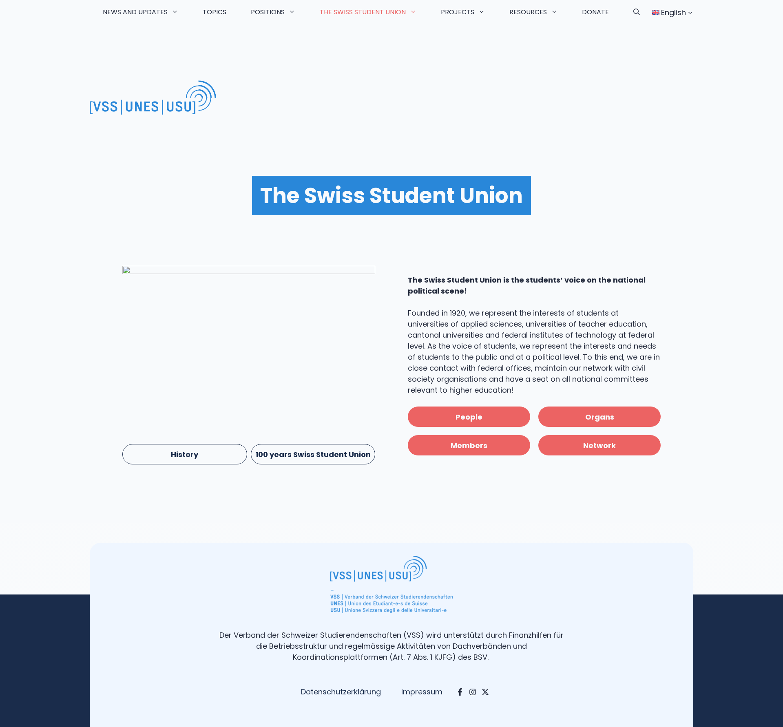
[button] (636, 12)
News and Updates (135, 12)
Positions (268, 12)
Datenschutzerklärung (341, 692)
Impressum (421, 692)
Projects (457, 12)
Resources (528, 12)
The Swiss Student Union (363, 12)
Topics (214, 12)
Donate (595, 12)
